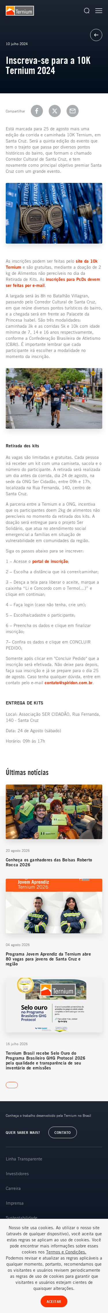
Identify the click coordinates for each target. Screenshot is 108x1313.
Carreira (13, 1188)
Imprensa (15, 1203)
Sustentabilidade (21, 1217)
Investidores (17, 1173)
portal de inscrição (50, 561)
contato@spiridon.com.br (68, 682)
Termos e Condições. (66, 1251)
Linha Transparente (24, 1158)
